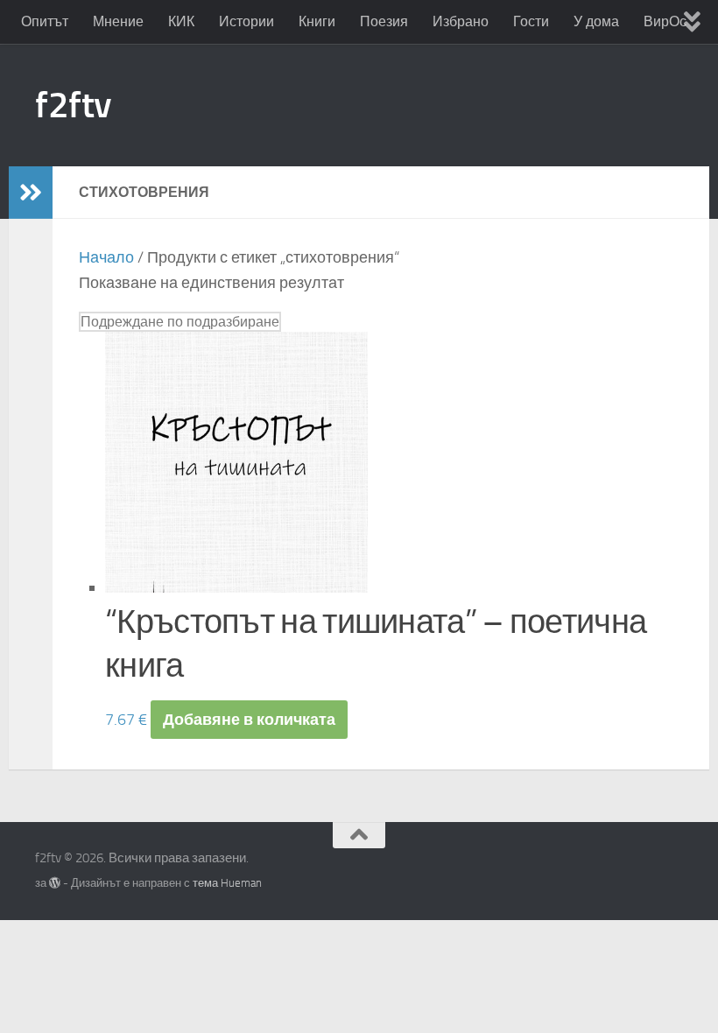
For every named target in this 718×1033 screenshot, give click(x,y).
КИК (181, 21)
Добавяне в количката (249, 719)
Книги (317, 21)
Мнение (118, 21)
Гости (531, 21)
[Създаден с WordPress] (54, 883)
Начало (106, 257)
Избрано (461, 21)
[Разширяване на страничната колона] (31, 192)
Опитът (44, 21)
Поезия (384, 21)
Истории (246, 21)
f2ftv (73, 105)
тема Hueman (227, 882)
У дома (596, 21)
